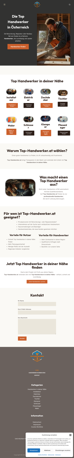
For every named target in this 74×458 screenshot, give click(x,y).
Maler (37, 408)
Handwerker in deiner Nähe (37, 372)
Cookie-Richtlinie (42, 454)
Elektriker (37, 394)
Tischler (37, 399)
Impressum (58, 454)
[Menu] (4, 4)
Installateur (37, 392)
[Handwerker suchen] (69, 4)
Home (37, 370)
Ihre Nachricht (22, 318)
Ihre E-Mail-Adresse (24, 309)
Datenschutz (51, 454)
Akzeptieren (34, 450)
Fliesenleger (37, 406)
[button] (70, 435)
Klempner (37, 401)
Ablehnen (47, 450)
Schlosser (37, 403)
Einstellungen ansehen (63, 450)
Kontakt (37, 375)
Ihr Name (21, 301)
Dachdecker (37, 396)
